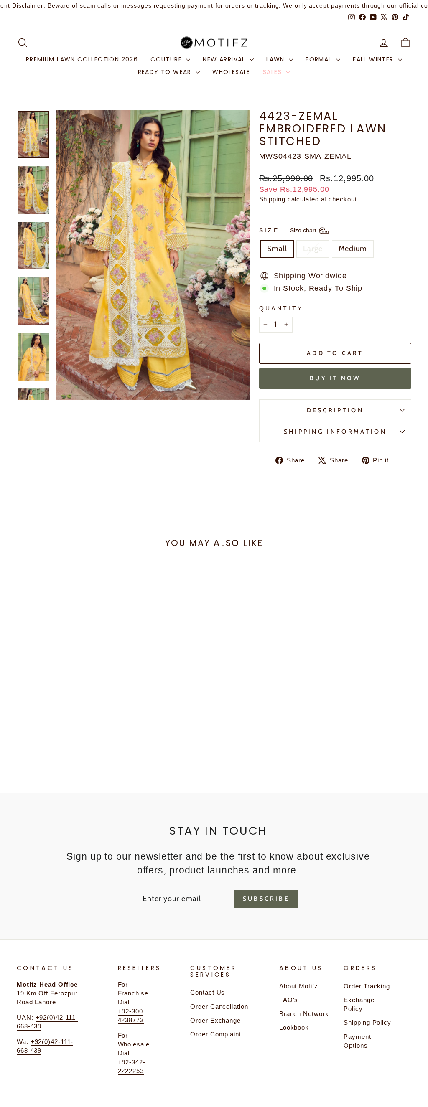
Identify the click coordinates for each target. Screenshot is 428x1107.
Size (288, 230)
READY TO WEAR (166, 72)
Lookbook (294, 1027)
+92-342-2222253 (131, 1066)
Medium (353, 248)
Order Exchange (215, 1020)
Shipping (272, 199)
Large (313, 248)
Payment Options (357, 1041)
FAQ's (288, 999)
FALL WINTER (374, 59)
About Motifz (298, 986)
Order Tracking (367, 986)
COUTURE (167, 59)
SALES (273, 72)
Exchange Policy (359, 1004)
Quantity (281, 308)
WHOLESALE (231, 72)
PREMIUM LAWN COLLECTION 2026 (82, 59)
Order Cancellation (219, 1006)
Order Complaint (215, 1034)
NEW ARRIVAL (225, 59)
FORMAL (320, 59)
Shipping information (335, 431)
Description (335, 410)
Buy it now (335, 378)
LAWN (276, 59)
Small (277, 248)
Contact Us (207, 992)
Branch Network (304, 1013)
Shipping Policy (367, 1022)
